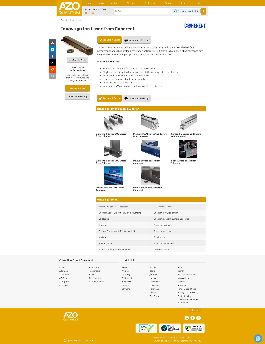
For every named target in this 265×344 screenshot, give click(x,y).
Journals (153, 274)
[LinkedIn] (52, 49)
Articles (125, 271)
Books (152, 271)
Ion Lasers (76, 20)
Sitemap (153, 292)
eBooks (153, 267)
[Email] (52, 76)
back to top (194, 310)
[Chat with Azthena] (258, 338)
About (180, 267)
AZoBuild (63, 285)
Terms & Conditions (187, 289)
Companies (155, 281)
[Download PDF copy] (52, 42)
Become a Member (186, 274)
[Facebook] (52, 56)
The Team (154, 296)
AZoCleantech (65, 278)
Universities (155, 285)
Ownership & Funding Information (188, 301)
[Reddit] (52, 69)
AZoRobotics (65, 274)
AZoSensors (94, 271)
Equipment (127, 278)
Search (181, 271)
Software (126, 289)
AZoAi (91, 274)
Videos (153, 278)
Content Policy (184, 296)
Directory (126, 274)
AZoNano (63, 271)
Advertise (182, 285)
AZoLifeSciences (96, 281)
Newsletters (183, 278)
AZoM (62, 267)
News (124, 267)
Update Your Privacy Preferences (81, 340)
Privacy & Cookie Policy (188, 292)
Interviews (126, 281)
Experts (125, 285)
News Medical (95, 278)
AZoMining (94, 267)
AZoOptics (64, 281)
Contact (181, 281)
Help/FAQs (154, 289)
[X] (52, 62)
